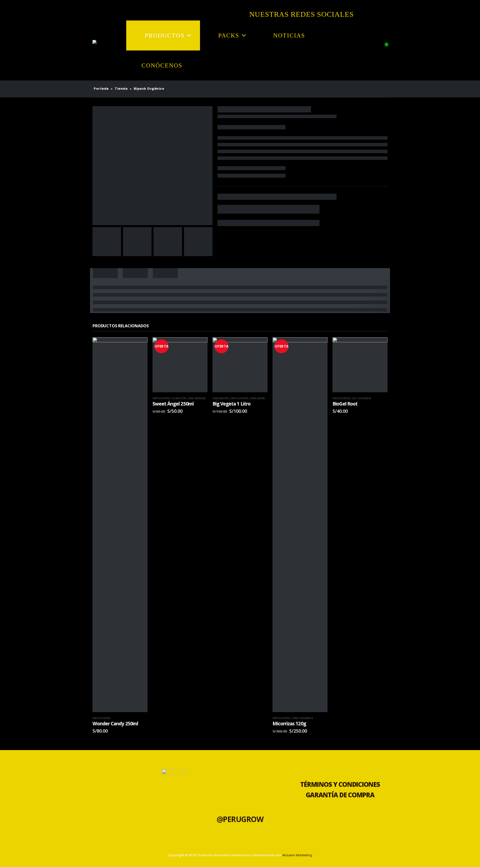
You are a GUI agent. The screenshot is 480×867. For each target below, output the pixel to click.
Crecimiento (220, 398)
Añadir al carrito (139, 692)
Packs (228, 35)
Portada (101, 88)
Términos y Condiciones (340, 784)
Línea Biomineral (198, 398)
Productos (164, 35)
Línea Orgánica (302, 718)
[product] (120, 524)
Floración (179, 398)
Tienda (121, 88)
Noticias (289, 35)
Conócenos (162, 65)
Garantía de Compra (340, 795)
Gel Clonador (361, 398)
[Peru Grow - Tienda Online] (100, 50)
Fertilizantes (101, 718)
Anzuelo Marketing (297, 855)
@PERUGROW (240, 819)
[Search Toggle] (383, 54)
